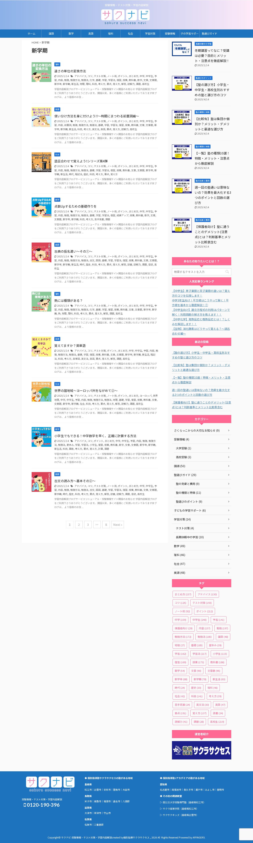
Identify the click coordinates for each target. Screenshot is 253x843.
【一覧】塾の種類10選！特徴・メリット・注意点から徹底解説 (212, 158)
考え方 (101, 84)
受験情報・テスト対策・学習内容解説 (42, 799)
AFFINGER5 (199, 837)
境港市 (107, 801)
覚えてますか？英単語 (70, 345)
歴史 (86, 174)
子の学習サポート (190, 35)
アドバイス (80, 76)
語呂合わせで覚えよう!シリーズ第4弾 (81, 161)
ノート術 (112, 76)
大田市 (126, 789)
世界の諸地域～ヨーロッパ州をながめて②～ (86, 390)
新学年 (57, 84)
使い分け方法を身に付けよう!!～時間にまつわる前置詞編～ (96, 116)
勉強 (66, 80)
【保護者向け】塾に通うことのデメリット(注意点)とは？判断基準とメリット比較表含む (201, 404)
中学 (142, 76)
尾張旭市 (176, 789)
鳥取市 (97, 801)
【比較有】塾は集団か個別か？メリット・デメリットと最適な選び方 (212, 123)
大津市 (88, 813)
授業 (125, 80)
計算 (100, 448)
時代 (71, 174)
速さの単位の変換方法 (70, 71)
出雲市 (97, 789)
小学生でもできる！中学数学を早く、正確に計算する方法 (95, 435)
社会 (130, 33)
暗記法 (78, 174)
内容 (60, 80)
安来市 (107, 789)
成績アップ (122, 215)
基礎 (98, 80)
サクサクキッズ (171, 815)
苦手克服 (99, 219)
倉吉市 (116, 801)
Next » (117, 524)
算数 (71, 448)
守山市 (107, 813)
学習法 (111, 80)
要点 (109, 84)
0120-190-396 (43, 805)
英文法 (95, 129)
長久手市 (188, 789)
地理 (115, 399)
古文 (92, 260)
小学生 (93, 444)
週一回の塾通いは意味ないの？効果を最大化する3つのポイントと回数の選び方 (201, 392)
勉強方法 (75, 80)
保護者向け (184, 628)
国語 (51, 33)
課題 (138, 84)
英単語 (76, 358)
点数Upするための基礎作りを (75, 206)
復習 (119, 80)
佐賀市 (88, 824)
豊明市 (220, 789)
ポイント (122, 76)
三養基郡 (99, 824)
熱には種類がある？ (68, 300)
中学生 (149, 76)
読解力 (131, 84)
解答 (123, 84)
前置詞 (67, 125)
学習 (104, 80)
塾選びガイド (209, 33)
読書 (129, 264)
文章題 (153, 80)
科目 (94, 84)
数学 (71, 33)
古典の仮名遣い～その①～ (73, 251)
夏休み (70, 444)
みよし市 (209, 789)
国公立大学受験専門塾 (175, 802)
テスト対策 (100, 76)
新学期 (66, 84)
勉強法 (84, 80)
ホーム (31, 33)
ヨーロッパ (146, 395)
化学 (92, 80)
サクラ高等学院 (171, 808)
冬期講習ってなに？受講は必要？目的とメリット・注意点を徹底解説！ (212, 55)
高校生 (145, 84)
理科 (110, 33)
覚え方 (116, 84)
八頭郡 (126, 801)
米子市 (88, 801)
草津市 (97, 813)
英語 (90, 33)
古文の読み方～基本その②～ (74, 480)
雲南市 (116, 789)
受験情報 (170, 33)
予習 (145, 350)
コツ (90, 76)
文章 (145, 80)
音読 (150, 264)
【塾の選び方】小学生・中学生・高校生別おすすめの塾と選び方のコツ (212, 89)
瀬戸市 (199, 789)
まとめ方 (133, 76)
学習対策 (150, 33)
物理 (82, 84)
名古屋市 (164, 789)
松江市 (88, 789)
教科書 (132, 80)
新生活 (74, 84)
